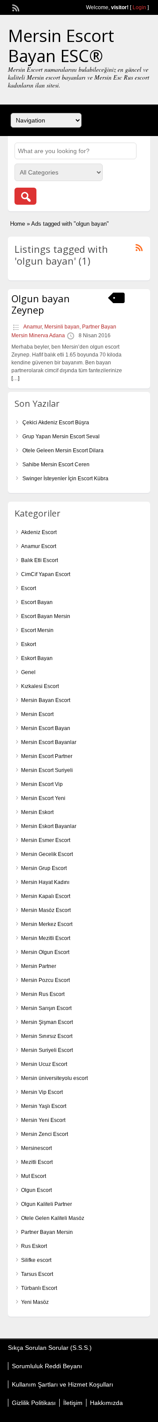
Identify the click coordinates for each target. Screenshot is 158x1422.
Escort (28, 588)
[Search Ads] (25, 196)
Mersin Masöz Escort (46, 910)
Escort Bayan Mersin (45, 616)
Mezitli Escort (37, 1162)
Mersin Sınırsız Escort (46, 1036)
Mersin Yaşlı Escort (43, 1106)
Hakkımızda (106, 1402)
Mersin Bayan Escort (45, 700)
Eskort (28, 644)
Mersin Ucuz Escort (44, 1064)
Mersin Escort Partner (46, 756)
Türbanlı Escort (39, 1288)
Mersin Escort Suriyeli (47, 770)
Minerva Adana (47, 335)
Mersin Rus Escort (43, 994)
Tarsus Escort (37, 1274)
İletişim (73, 1402)
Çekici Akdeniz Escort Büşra (55, 422)
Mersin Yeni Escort (43, 1120)
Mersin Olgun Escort (45, 952)
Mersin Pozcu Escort (45, 980)
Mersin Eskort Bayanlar (48, 826)
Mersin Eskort (37, 812)
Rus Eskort (34, 1246)
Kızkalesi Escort (40, 686)
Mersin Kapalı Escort (45, 896)
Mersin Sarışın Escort (46, 1008)
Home (17, 223)
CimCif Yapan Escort (45, 574)
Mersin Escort (37, 714)
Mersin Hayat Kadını (45, 882)
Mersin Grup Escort (44, 868)
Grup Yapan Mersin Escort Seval (61, 436)
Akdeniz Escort (39, 532)
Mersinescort (36, 1148)
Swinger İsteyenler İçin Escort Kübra (65, 478)
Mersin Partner (38, 966)
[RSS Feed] (14, 6)
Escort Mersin (37, 630)
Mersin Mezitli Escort (45, 938)
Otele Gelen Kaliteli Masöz (52, 1218)
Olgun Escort (36, 1190)
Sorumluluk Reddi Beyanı (47, 1366)
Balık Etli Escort (39, 560)
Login (139, 7)
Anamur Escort (38, 546)
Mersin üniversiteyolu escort (54, 1078)
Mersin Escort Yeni (43, 798)
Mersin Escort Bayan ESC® (61, 45)
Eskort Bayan (37, 658)
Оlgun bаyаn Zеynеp (40, 304)
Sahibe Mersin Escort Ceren (56, 464)
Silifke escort (36, 1260)
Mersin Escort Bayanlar (48, 742)
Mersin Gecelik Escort (47, 854)
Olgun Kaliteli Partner (46, 1204)
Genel (28, 672)
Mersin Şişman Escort (47, 1022)
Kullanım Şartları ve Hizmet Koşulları (62, 1384)
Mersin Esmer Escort (45, 840)
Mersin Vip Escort (42, 1092)
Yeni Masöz (35, 1302)
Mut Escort (33, 1176)
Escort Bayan (37, 602)
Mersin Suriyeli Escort (47, 1050)
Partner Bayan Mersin (47, 1232)
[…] (15, 378)
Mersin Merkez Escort (46, 924)
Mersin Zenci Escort (44, 1134)
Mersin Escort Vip (42, 784)
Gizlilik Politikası (34, 1402)
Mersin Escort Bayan (45, 728)
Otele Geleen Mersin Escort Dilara (63, 450)
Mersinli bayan (61, 327)
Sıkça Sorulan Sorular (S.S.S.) (50, 1347)
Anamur (32, 327)
